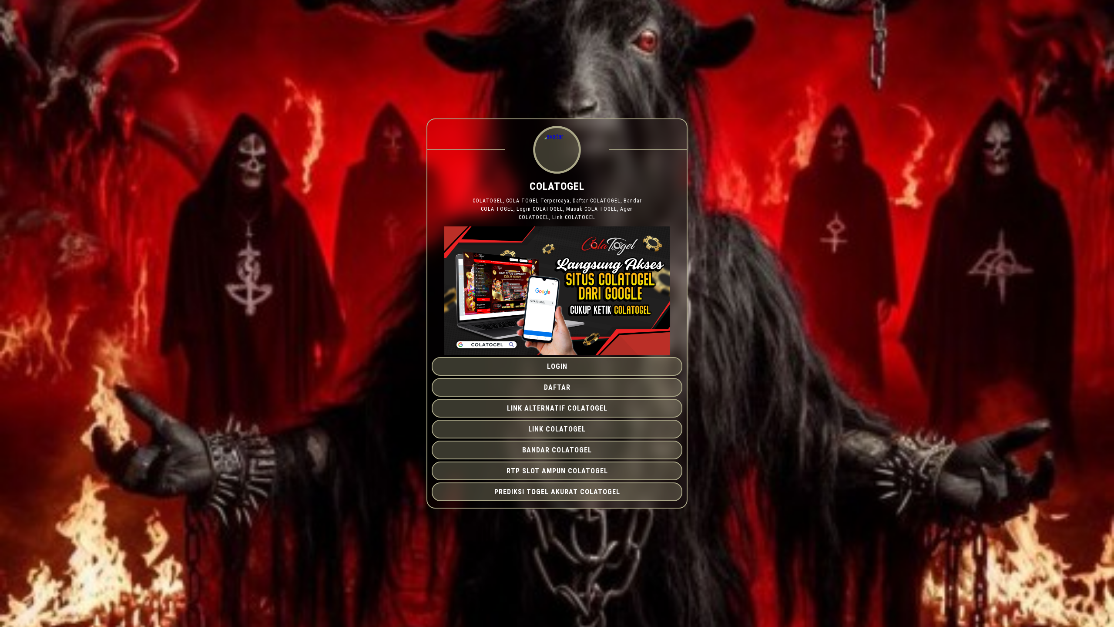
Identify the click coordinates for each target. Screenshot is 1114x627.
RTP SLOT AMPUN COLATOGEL (557, 471)
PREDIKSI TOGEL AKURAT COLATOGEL (557, 492)
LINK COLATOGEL (557, 429)
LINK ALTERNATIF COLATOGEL (557, 408)
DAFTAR (557, 387)
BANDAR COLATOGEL (557, 450)
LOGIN (557, 366)
